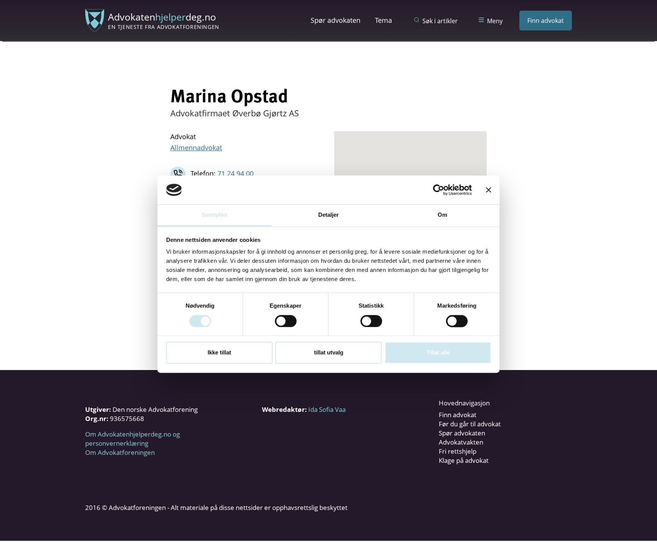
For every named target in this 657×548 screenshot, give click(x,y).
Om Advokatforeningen (120, 452)
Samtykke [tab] (215, 215)
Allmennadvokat (196, 147)
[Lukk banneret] (488, 189)
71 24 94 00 (235, 173)
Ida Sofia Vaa (327, 409)
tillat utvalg (328, 352)
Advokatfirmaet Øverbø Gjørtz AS (234, 113)
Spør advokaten (335, 20)
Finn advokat (545, 20)
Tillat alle (438, 352)
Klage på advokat (464, 460)
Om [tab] (442, 215)
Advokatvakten (461, 442)
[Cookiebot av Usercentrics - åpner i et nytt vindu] (438, 189)
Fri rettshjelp (457, 451)
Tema (383, 20)
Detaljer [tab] (328, 215)
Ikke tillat (219, 352)
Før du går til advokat (470, 423)
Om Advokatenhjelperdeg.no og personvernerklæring (132, 439)
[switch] (286, 321)
